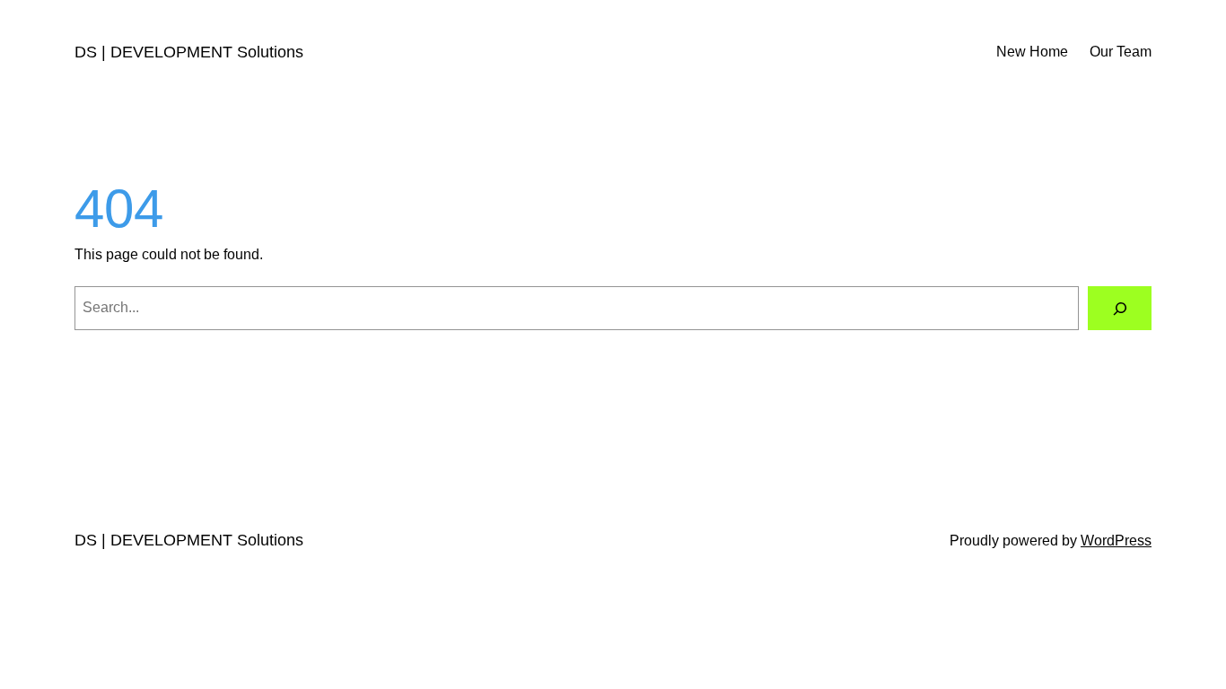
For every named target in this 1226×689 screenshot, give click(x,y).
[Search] (1120, 308)
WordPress (1116, 540)
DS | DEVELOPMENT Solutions (188, 52)
